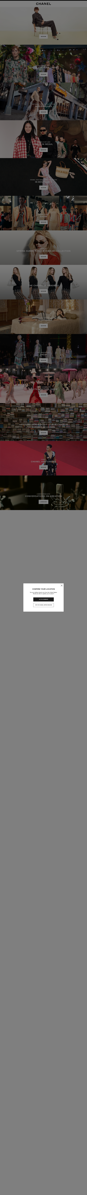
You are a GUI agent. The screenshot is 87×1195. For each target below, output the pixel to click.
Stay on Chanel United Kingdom (43, 605)
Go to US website (43, 599)
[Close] (62, 585)
